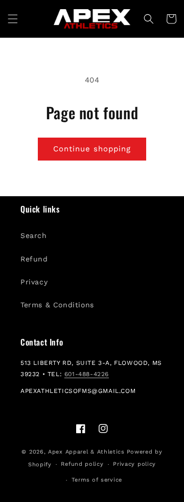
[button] (13, 19)
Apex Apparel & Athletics (86, 451)
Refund (34, 259)
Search (33, 235)
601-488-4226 (86, 374)
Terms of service (97, 480)
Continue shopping (92, 148)
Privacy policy (134, 464)
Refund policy (82, 464)
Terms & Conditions (57, 305)
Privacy (34, 282)
